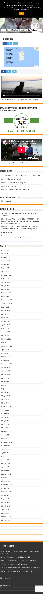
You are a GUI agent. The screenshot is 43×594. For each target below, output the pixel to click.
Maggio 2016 (5, 463)
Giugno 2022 (5, 332)
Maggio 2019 (5, 374)
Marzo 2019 (5, 382)
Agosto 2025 (5, 264)
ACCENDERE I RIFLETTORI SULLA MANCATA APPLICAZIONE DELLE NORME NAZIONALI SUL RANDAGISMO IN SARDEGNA (20, 221)
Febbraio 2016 (6, 474)
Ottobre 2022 (5, 321)
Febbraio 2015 (6, 517)
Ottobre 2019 (5, 360)
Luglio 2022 (5, 328)
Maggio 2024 (5, 286)
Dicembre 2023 (6, 296)
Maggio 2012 (5, 520)
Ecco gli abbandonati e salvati (11, 179)
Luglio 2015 (5, 499)
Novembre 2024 (6, 275)
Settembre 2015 (6, 492)
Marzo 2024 (5, 289)
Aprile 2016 (5, 467)
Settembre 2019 (6, 364)
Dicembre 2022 (6, 318)
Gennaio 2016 (5, 477)
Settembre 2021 (6, 346)
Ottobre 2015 (5, 488)
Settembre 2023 (6, 303)
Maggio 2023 (5, 314)
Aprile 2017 (5, 424)
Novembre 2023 (6, 300)
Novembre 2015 (6, 485)
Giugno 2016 (5, 460)
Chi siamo (10, 232)
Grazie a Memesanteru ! (9, 186)
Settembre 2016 (6, 449)
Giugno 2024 (5, 282)
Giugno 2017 (5, 417)
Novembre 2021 (6, 342)
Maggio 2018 (5, 396)
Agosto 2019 (5, 367)
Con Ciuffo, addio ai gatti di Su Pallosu (13, 571)
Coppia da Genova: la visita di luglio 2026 (14, 183)
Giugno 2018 (5, 392)
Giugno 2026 (5, 254)
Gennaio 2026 (5, 261)
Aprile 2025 (5, 271)
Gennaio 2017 (5, 435)
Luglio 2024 (5, 278)
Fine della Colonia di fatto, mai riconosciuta (15, 190)
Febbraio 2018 (6, 406)
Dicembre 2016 (6, 438)
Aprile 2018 (5, 399)
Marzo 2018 (5, 403)
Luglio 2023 (5, 307)
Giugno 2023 (5, 310)
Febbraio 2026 (6, 257)
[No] (40, 9)
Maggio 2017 (5, 421)
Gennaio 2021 (5, 353)
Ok (21, 13)
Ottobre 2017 (5, 413)
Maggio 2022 (5, 335)
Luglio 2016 (5, 456)
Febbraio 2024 (6, 293)
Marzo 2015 (5, 513)
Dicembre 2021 (6, 339)
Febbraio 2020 (6, 357)
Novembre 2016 (6, 442)
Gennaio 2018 (5, 410)
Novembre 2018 (6, 385)
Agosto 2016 (5, 453)
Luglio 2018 (5, 389)
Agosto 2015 (5, 495)
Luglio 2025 (5, 268)
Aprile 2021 (5, 350)
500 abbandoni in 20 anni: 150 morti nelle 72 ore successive (20, 175)
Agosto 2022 (5, 325)
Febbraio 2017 (6, 431)
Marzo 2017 (5, 428)
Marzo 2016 (5, 470)
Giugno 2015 (5, 502)
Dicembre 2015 (6, 481)
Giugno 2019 (5, 371)
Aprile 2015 (5, 509)
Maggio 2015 (5, 506)
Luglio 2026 (5, 250)
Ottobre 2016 (5, 445)
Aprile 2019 (5, 378)
